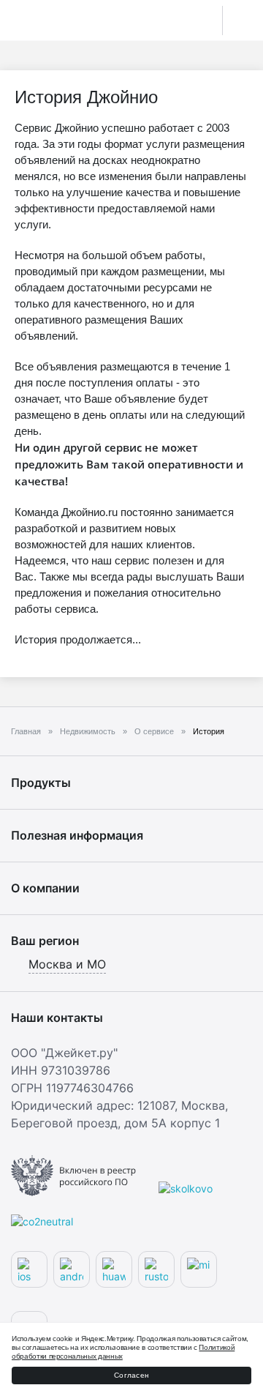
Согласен (131, 1375)
